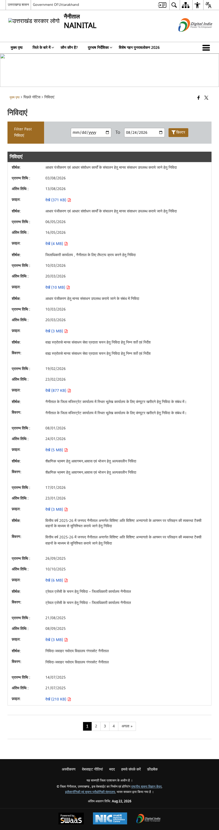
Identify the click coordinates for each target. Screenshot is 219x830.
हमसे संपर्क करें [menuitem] (131, 769)
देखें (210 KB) (56, 699)
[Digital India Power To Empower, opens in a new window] (148, 819)
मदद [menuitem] (112, 769)
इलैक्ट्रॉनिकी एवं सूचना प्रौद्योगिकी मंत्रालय (90, 792)
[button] (207, 47)
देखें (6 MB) (54, 580)
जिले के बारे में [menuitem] (41, 47)
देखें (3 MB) (54, 331)
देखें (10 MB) (55, 287)
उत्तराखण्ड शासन (18, 4)
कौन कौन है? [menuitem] (69, 47)
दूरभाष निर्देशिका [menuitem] (98, 47)
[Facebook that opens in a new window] (198, 98)
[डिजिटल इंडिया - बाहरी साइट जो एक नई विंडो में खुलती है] (189, 36)
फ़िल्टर (180, 132)
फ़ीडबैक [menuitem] (152, 769)
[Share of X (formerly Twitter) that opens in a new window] (206, 98)
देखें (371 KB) (56, 200)
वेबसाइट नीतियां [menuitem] (92, 769)
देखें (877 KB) (56, 390)
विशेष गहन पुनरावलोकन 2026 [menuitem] (139, 47)
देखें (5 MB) (54, 450)
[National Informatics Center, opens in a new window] (110, 819)
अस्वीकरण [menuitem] (69, 769)
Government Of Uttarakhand (56, 4)
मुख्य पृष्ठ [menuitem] (16, 47)
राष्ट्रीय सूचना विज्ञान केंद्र (146, 786)
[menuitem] (162, 5)
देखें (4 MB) (54, 244)
